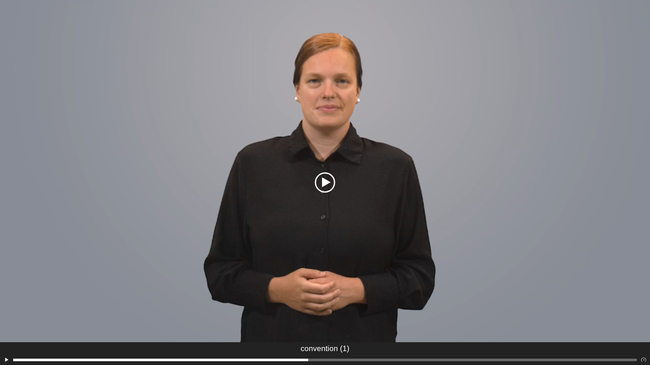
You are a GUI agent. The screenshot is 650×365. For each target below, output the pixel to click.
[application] (325, 182)
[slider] (325, 360)
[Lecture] (6, 359)
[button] (325, 182)
